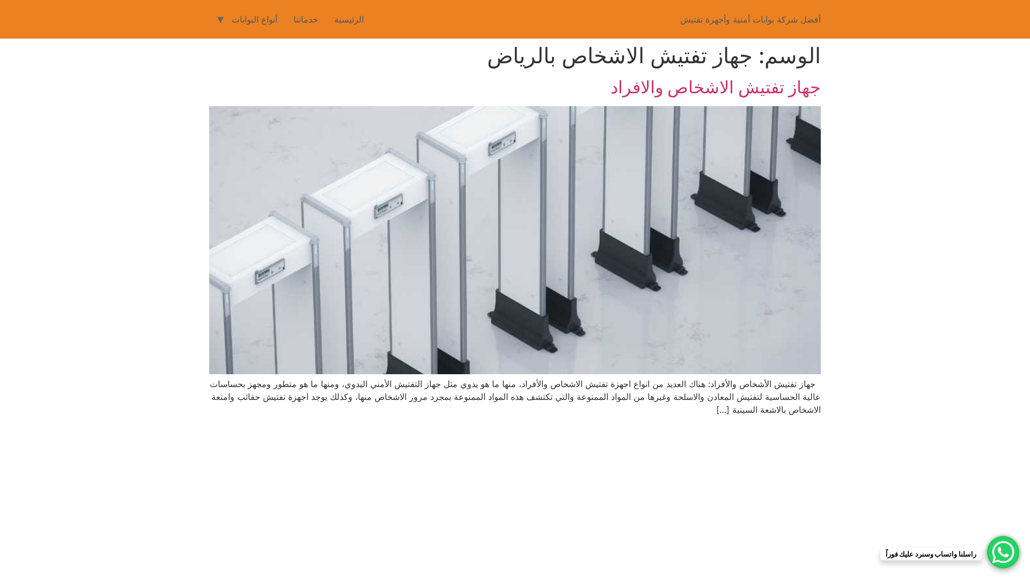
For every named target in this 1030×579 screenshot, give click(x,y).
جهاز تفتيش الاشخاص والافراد (715, 87)
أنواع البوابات (254, 19)
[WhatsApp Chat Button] (1003, 552)
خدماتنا (305, 19)
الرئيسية (349, 19)
